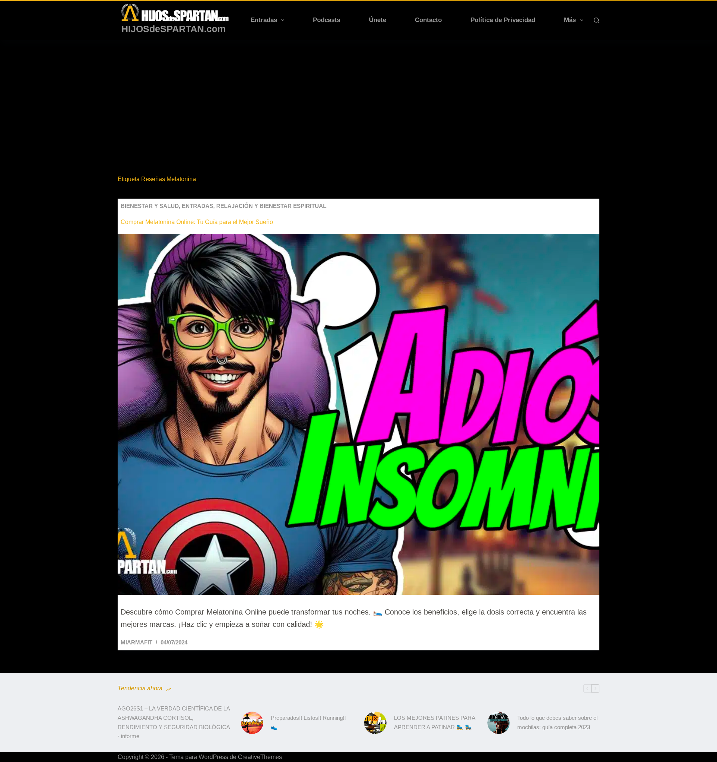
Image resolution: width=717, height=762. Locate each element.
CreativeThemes (260, 757)
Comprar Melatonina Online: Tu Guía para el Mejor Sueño (197, 222)
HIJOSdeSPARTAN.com (173, 29)
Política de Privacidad (503, 20)
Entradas (264, 20)
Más (570, 20)
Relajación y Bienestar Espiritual (271, 206)
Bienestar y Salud (150, 206)
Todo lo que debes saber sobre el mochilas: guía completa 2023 (557, 722)
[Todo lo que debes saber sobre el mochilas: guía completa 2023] (498, 723)
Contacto (428, 20)
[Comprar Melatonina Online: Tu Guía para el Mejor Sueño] (358, 414)
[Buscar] (596, 20)
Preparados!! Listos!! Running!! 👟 (308, 722)
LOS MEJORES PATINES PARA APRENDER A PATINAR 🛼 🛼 (434, 722)
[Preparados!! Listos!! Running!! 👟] (252, 723)
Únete (377, 20)
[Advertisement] (358, 96)
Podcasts (326, 20)
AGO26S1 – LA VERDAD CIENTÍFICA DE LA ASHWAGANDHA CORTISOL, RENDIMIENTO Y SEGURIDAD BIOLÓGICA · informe (174, 722)
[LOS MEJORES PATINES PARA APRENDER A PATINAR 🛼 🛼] (375, 723)
